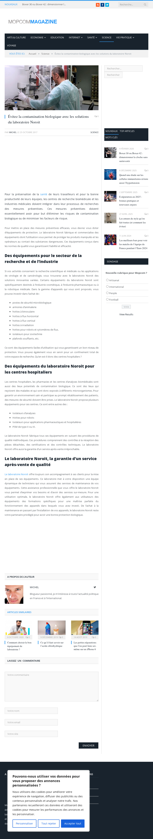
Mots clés (111, 137)
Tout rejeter (48, 823)
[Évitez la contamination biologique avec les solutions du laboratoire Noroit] (52, 88)
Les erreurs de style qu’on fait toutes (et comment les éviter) (132, 222)
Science (106, 37)
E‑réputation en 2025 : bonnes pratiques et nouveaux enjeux (130, 200)
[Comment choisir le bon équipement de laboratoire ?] (18, 630)
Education (57, 37)
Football (113, 299)
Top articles (127, 131)
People (113, 293)
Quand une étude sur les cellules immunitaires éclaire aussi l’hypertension (133, 178)
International (116, 286)
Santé (91, 37)
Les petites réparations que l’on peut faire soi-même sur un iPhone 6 (85, 646)
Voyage (11, 45)
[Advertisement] (52, 166)
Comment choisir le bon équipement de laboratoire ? (19, 646)
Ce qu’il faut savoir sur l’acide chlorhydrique (51, 644)
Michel (13, 132)
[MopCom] (33, 21)
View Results (126, 314)
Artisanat (114, 280)
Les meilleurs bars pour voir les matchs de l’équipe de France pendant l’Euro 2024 (133, 244)
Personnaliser (24, 823)
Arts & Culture (16, 37)
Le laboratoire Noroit (16, 474)
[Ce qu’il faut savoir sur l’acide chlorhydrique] (51, 630)
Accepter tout (72, 823)
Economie (37, 37)
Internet (74, 37)
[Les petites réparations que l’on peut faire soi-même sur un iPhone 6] (85, 630)
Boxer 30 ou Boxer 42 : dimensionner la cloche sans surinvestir (44, 4)
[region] (48, 801)
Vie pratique (124, 37)
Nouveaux (111, 131)
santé (43, 194)
